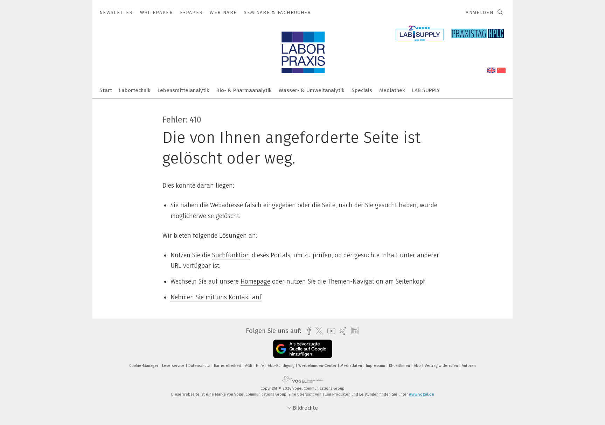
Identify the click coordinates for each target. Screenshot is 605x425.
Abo (418, 365)
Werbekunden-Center (318, 365)
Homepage (255, 281)
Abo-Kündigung (281, 365)
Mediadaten (351, 365)
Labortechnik (135, 90)
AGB (249, 365)
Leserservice (174, 365)
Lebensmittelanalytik (183, 90)
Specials (362, 90)
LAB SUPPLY (426, 90)
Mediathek (392, 90)
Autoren (469, 365)
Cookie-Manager (144, 365)
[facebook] (307, 331)
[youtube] (329, 331)
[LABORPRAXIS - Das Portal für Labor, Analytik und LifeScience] (105, 89)
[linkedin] (353, 330)
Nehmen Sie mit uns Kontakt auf (216, 297)
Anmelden (479, 12)
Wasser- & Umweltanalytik (312, 90)
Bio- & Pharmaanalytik (244, 90)
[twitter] (317, 331)
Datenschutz (199, 365)
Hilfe (260, 365)
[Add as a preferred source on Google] (302, 349)
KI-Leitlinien (400, 365)
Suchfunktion (231, 255)
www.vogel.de (421, 394)
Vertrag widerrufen (442, 365)
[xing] (341, 331)
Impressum (376, 365)
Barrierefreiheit (228, 365)
